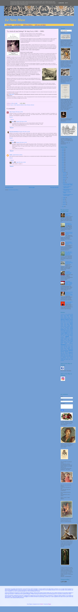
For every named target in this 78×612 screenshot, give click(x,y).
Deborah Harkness (64, 325)
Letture (67, 336)
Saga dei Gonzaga (64, 352)
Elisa (13, 121)
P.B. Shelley (68, 347)
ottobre (64, 175)
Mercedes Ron (66, 342)
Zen (63, 360)
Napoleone (71, 343)
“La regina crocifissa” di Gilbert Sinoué (67, 187)
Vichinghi (62, 358)
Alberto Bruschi (70, 315)
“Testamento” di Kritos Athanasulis (68, 224)
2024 (63, 152)
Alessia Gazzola (63, 316)
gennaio (64, 204)
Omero (62, 347)
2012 (63, 206)
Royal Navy (71, 351)
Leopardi (62, 336)
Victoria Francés (66, 358)
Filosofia (71, 328)
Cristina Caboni (63, 324)
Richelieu (65, 349)
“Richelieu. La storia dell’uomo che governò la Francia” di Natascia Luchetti (69, 293)
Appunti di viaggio (63, 318)
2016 (63, 165)
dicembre (64, 172)
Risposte (12, 119)
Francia (65, 329)
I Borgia (62, 333)
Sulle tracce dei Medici (40, 25)
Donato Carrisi (70, 325)
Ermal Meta (62, 327)
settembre (65, 177)
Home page (9, 25)
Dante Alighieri (70, 324)
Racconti (62, 349)
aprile (64, 199)
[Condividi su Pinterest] (24, 103)
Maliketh (41, 604)
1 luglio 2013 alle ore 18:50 (21, 162)
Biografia (71, 319)
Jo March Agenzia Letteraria (68, 334)
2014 (63, 169)
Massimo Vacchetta (67, 341)
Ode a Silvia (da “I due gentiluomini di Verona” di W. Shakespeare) (68, 253)
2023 (63, 154)
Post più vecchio (54, 187)
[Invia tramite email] (20, 103)
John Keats (63, 335)
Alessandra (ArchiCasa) (14, 131)
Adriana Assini (70, 314)
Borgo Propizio (63, 320)
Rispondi (11, 117)
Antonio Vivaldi (70, 317)
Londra (66, 337)
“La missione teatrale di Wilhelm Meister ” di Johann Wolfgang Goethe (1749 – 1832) (68, 283)
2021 (63, 157)
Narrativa (63, 344)
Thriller (69, 356)
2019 (63, 160)
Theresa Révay (65, 356)
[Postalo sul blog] (21, 103)
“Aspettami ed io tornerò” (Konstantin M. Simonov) (69, 262)
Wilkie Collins (68, 359)
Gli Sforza (71, 330)
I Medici (66, 333)
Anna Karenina (70, 316)
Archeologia (68, 318)
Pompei (72, 348)
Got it (66, 2)
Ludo (10, 111)
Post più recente (9, 187)
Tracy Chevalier (70, 357)
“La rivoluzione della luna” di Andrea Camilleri (68, 195)
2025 (63, 150)
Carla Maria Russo (69, 320)
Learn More (61, 2)
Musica (66, 343)
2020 (63, 159)
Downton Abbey (63, 326)
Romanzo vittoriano (64, 351)
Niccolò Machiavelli (64, 346)
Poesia (65, 348)
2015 (63, 167)
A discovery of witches (64, 314)
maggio (64, 197)
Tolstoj (72, 356)
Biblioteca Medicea (27, 25)
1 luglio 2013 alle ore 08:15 (17, 154)
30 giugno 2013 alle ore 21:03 (21, 142)
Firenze (62, 329)
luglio (64, 180)
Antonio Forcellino (64, 317)
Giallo (64, 330)
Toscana (64, 357)
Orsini (64, 347)
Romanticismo (65, 350)
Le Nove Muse (15, 19)
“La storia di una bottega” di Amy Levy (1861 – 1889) (68, 184)
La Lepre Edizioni (69, 335)
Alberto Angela (63, 315)
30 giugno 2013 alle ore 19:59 (21, 121)
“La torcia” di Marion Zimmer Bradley (69, 302)
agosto (64, 179)
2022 (63, 155)
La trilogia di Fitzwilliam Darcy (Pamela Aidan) (68, 272)
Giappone (67, 330)
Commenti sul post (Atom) (13, 189)
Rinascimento (70, 349)
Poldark (68, 348)
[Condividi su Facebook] (23, 103)
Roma (62, 350)
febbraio (64, 202)
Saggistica (70, 352)
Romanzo (71, 350)
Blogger (49, 604)
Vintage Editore (63, 359)
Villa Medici (71, 358)
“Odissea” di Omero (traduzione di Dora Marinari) (69, 233)
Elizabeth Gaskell (70, 326)
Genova (68, 329)
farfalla (10, 154)
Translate (69, 32)
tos (61, 357)
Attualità (72, 318)
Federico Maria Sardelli (65, 328)
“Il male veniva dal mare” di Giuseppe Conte (67, 190)
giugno (64, 182)
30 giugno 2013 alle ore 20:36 (24, 131)
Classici (71, 323)
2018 (63, 162)
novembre (65, 174)
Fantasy (71, 327)
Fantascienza (67, 327)
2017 (63, 164)
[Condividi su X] (22, 103)
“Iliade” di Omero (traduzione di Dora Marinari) (68, 243)
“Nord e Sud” (11, 94)
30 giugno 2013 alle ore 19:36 (17, 111)
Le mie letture (17, 25)
